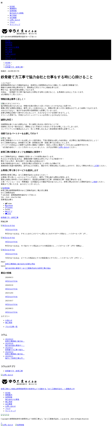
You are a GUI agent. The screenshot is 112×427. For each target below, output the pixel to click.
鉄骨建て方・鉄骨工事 (14, 67)
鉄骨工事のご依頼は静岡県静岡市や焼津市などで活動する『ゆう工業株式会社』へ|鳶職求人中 (38, 389)
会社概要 (13, 18)
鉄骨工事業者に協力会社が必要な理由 (20, 264)
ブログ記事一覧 (11, 327)
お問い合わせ (15, 20)
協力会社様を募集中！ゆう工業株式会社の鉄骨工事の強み (28, 268)
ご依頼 (94, 182)
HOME (12, 6)
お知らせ (8, 320)
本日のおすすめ (11, 230)
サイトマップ (15, 24)
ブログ (12, 22)
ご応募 (96, 166)
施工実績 (13, 15)
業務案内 (13, 8)
